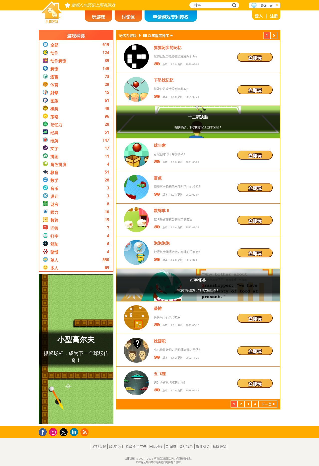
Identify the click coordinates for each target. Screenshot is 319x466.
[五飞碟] (136, 382)
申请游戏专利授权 (171, 17)
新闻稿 (171, 446)
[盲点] (136, 187)
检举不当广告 (136, 446)
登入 (259, 16)
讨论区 (128, 17)
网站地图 (156, 446)
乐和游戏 (52, 10)
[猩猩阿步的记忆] (136, 56)
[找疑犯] (136, 350)
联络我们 (116, 446)
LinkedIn (75, 432)
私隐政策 (220, 446)
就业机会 (203, 446)
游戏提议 (99, 446)
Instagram (54, 432)
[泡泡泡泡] (136, 252)
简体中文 (266, 6)
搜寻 (233, 5)
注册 (274, 16)
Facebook (44, 431)
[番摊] (136, 317)
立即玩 (255, 58)
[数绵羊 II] (136, 219)
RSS (85, 432)
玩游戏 (98, 17)
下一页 (274, 36)
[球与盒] (136, 154)
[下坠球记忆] (136, 89)
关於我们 (186, 446)
